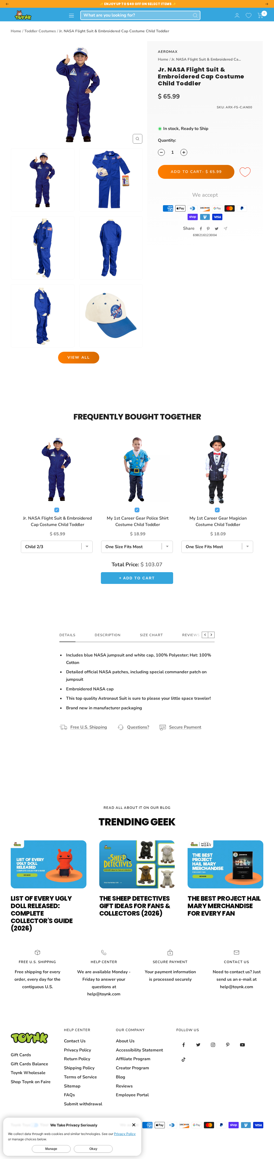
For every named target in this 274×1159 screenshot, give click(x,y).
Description (108, 635)
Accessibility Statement (139, 1050)
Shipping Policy (79, 1068)
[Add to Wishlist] (246, 172)
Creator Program (132, 1068)
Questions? (138, 727)
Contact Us (75, 1041)
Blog (120, 1077)
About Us (125, 1041)
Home (16, 31)
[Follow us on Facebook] (183, 1045)
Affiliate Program (133, 1059)
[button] (260, 15)
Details (67, 635)
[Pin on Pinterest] (208, 229)
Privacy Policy (77, 1050)
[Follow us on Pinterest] (227, 1045)
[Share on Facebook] (201, 229)
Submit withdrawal (83, 1104)
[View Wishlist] (248, 15)
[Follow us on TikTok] (183, 1059)
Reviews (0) (194, 635)
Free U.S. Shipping (88, 727)
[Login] (237, 15)
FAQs (69, 1095)
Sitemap (72, 1086)
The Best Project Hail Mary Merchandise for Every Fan (224, 906)
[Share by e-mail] (225, 228)
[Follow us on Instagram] (213, 1045)
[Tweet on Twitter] (216, 229)
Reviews (124, 1086)
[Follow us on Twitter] (198, 1045)
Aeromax (168, 51)
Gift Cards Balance (29, 1064)
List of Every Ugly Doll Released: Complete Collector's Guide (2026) (42, 913)
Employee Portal (132, 1095)
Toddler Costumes (40, 31)
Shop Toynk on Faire (31, 1082)
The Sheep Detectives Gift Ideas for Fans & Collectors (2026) (134, 906)
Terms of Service (80, 1077)
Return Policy (77, 1059)
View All (78, 357)
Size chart (151, 635)
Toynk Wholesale (28, 1073)
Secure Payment (185, 727)
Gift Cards (21, 1055)
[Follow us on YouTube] (242, 1045)
